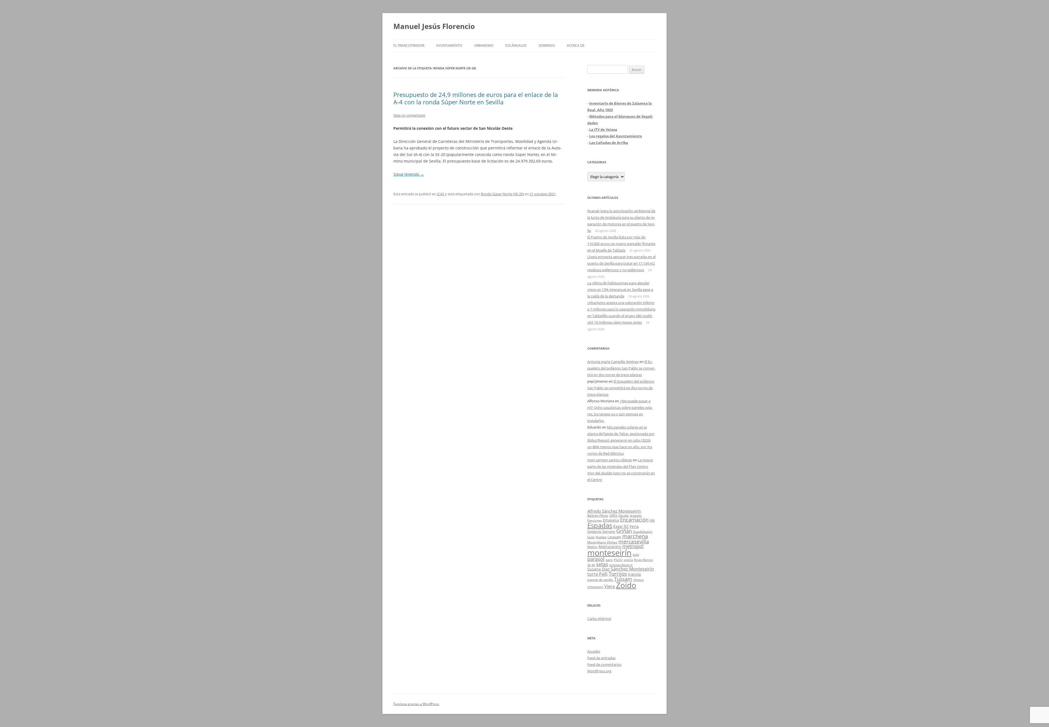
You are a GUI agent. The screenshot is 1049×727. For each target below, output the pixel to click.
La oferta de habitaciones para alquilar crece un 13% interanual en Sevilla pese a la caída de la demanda (620, 289)
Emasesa (611, 520)
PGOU (618, 560)
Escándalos (516, 45)
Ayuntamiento (449, 45)
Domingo (547, 45)
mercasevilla (633, 541)
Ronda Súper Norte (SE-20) (502, 193)
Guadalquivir (642, 531)
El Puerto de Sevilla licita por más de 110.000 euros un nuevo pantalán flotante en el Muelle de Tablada (621, 244)
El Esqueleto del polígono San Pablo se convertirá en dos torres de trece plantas (621, 368)
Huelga (601, 537)
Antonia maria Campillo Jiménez (613, 361)
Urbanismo (483, 45)
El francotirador (408, 45)
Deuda (623, 515)
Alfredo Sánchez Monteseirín (614, 511)
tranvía (634, 574)
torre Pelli (597, 574)
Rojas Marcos (643, 560)
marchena (635, 536)
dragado (636, 515)
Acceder (593, 651)
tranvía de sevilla (600, 579)
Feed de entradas (601, 657)
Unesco (638, 580)
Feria (634, 526)
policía (628, 560)
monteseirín (609, 552)
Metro (592, 547)
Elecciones (594, 520)
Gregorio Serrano (601, 531)
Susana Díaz (598, 569)
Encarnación (634, 519)
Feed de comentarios (604, 664)
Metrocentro (610, 546)
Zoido (626, 585)
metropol (633, 546)
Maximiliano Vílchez (602, 542)
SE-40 (591, 565)
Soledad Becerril (620, 565)
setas (602, 564)
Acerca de (576, 45)
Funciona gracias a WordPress (416, 704)
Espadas (599, 525)
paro (609, 559)
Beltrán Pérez (597, 515)
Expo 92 (621, 526)
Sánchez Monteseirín (632, 569)
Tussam (623, 578)
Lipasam (614, 536)
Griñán (624, 531)
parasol (596, 559)
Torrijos (618, 573)
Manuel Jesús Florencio (434, 26)
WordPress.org (599, 671)
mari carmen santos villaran (609, 459)
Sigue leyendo (408, 174)
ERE (652, 520)
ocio (636, 554)
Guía (590, 537)
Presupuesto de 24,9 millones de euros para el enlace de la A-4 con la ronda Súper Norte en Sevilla (475, 98)
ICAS (440, 193)
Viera (609, 586)
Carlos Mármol (599, 618)
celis (613, 515)
